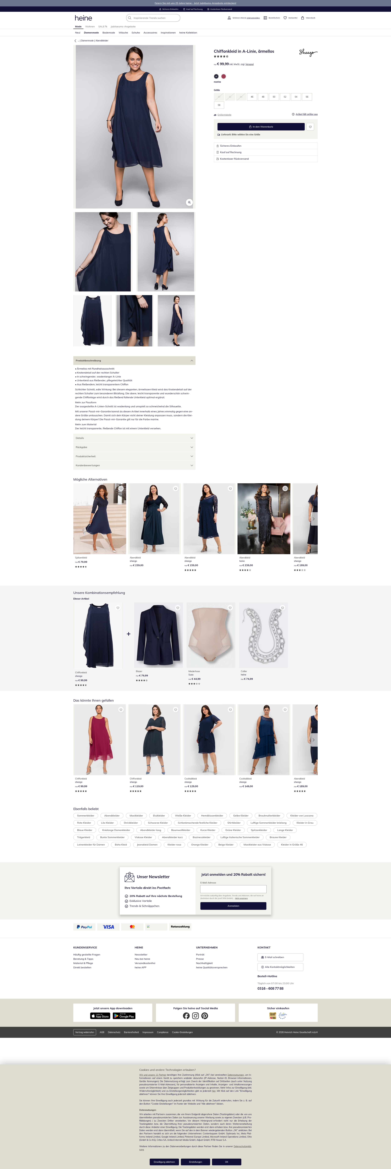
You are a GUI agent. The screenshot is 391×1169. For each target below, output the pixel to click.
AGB (102, 1032)
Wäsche (123, 32)
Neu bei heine (142, 958)
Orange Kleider (199, 844)
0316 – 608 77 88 (270, 988)
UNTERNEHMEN (207, 947)
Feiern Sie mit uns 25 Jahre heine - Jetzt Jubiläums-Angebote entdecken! (195, 3)
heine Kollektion (188, 32)
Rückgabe (81, 447)
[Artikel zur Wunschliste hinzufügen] (310, 126)
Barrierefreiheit (131, 1032)
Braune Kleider (278, 837)
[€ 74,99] (263, 635)
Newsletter (141, 954)
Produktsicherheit (86, 456)
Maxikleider (136, 815)
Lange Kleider (285, 830)
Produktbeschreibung (88, 360)
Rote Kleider (84, 822)
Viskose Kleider (143, 837)
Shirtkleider (234, 822)
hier (214, 1091)
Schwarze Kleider (158, 822)
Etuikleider (159, 815)
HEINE (139, 947)
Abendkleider (101, 40)
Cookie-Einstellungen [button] (182, 1032)
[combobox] (160, 18)
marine (217, 81)
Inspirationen (168, 32)
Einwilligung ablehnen (164, 1162)
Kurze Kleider (207, 830)
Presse (200, 958)
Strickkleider (131, 822)
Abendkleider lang (150, 830)
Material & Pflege (83, 963)
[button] (74, 41)
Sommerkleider (85, 815)
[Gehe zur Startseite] (83, 18)
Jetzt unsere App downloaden (112, 1008)
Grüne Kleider (233, 830)
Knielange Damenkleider (116, 830)
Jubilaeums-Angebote (123, 26)
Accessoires (150, 32)
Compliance (162, 1032)
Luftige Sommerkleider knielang (269, 822)
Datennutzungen (236, 1075)
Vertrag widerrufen (84, 1032)
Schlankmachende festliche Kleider (197, 822)
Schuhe (136, 32)
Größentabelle (224, 115)
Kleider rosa (174, 844)
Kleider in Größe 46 (292, 844)
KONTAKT (264, 947)
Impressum (148, 1032)
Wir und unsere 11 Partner (152, 1075)
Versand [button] (249, 64)
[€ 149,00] (264, 739)
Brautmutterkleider (269, 815)
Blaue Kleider (84, 830)
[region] (195, 1116)
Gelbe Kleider (240, 815)
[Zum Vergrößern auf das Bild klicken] (189, 202)
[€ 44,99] (211, 635)
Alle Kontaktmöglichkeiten (280, 966)
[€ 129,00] (209, 739)
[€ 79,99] (99, 518)
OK (226, 1162)
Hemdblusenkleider (212, 815)
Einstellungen (195, 1162)
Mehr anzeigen (241, 898)
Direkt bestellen (82, 967)
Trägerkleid (83, 837)
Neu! (77, 32)
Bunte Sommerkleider (112, 837)
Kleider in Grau (305, 822)
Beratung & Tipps (83, 958)
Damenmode (91, 32)
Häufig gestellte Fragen (86, 954)
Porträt (200, 954)
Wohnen (90, 26)
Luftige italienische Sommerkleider (240, 837)
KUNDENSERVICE (85, 947)
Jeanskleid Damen (147, 844)
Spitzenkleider (259, 830)
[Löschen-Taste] (177, 18)
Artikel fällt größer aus (307, 114)
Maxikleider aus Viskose (257, 844)
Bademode (108, 32)
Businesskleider (201, 837)
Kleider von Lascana (301, 815)
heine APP (140, 967)
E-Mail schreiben (272, 958)
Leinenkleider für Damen (91, 844)
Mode (78, 26)
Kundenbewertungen (88, 465)
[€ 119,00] (154, 739)
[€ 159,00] (209, 518)
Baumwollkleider (180, 830)
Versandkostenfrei (145, 963)
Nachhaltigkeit (204, 963)
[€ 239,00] (154, 518)
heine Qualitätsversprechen (211, 967)
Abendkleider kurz (172, 837)
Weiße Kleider (183, 815)
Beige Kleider (226, 844)
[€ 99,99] (99, 739)
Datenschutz (114, 1032)
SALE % (102, 26)
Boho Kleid (121, 844)
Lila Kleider (107, 822)
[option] (216, 76)
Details (80, 437)
